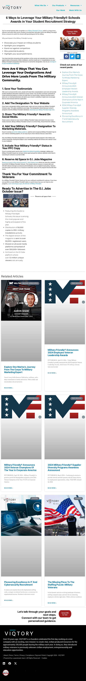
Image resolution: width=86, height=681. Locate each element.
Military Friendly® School (35, 30)
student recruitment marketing (31, 151)
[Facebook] (66, 56)
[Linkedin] (78, 56)
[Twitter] (72, 56)
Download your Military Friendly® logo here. (42, 110)
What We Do (40, 5)
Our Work (60, 10)
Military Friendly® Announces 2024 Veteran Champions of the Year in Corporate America (20, 467)
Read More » (8, 388)
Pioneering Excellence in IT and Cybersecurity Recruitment (72, 119)
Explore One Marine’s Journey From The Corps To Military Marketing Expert (19, 370)
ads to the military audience (19, 132)
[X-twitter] (15, 663)
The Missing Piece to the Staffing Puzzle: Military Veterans (61, 585)
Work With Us (75, 10)
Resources (74, 5)
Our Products (58, 5)
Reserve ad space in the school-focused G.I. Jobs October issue (20, 162)
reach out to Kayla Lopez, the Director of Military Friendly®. (25, 183)
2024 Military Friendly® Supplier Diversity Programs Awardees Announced (64, 467)
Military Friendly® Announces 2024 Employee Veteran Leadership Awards (63, 353)
